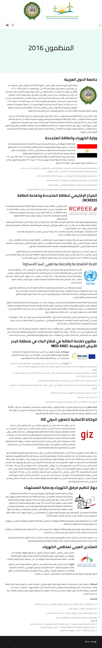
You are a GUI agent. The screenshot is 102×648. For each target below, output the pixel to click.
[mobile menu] (99, 25)
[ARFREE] (51, 10)
